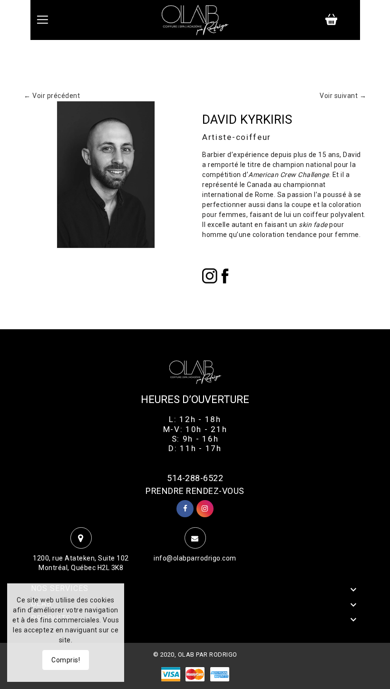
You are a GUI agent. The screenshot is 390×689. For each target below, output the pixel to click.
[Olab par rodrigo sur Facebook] (185, 508)
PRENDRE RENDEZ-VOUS (195, 491)
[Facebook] (225, 275)
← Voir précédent (52, 95)
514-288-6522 (195, 478)
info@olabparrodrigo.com (195, 558)
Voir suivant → (343, 95)
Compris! (65, 660)
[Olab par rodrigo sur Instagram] (205, 508)
